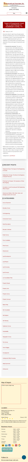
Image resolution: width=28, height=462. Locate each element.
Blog (14, 13)
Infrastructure (6, 249)
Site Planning (5, 319)
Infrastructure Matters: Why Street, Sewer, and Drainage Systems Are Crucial (13, 192)
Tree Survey (5, 340)
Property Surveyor (6, 297)
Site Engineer (5, 313)
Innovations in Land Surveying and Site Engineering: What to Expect (14, 186)
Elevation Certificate (7, 227)
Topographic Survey (7, 335)
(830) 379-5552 (14, 9)
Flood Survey (5, 244)
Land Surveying (6, 265)
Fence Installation (6, 238)
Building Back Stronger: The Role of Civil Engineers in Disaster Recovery (13, 174)
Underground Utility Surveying (9, 356)
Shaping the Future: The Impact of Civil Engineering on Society (14, 168)
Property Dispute (6, 281)
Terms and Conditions (20, 460)
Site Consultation (6, 308)
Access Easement (6, 201)
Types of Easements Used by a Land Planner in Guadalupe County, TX (14, 25)
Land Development (7, 254)
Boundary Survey (6, 206)
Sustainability (5, 329)
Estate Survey (6, 233)
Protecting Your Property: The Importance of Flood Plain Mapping (14, 180)
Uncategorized (6, 351)
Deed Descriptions (7, 222)
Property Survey (6, 292)
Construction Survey (7, 217)
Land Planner (12, 154)
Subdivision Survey (7, 324)
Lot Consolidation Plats (8, 276)
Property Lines (6, 286)
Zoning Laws (5, 367)
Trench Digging (6, 345)
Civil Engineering (6, 211)
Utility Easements (6, 361)
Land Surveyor (6, 270)
